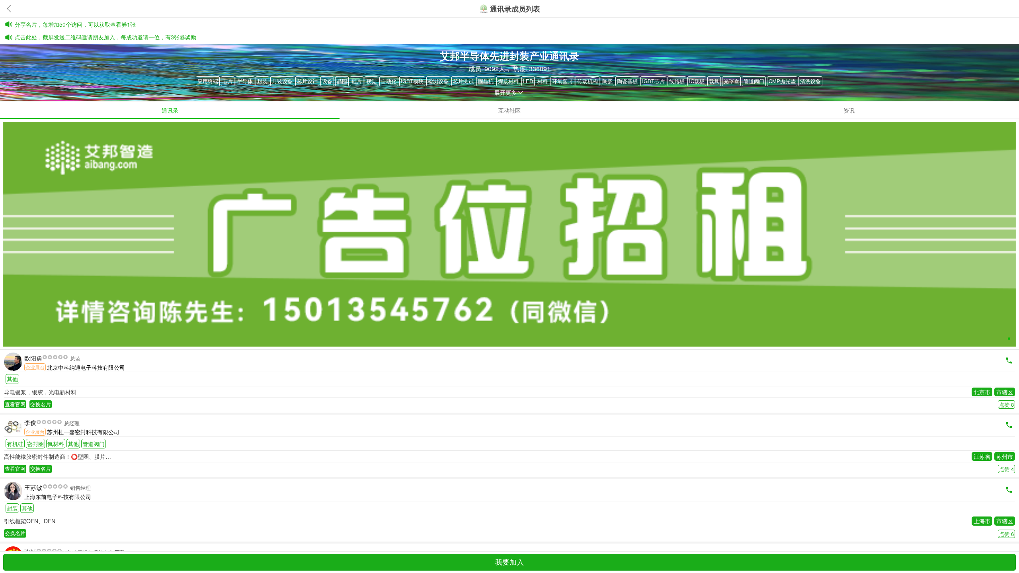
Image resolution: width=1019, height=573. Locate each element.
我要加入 (509, 562)
